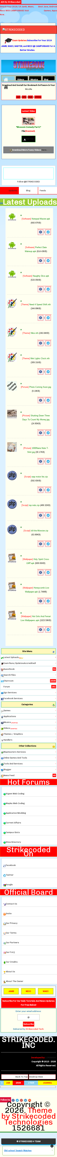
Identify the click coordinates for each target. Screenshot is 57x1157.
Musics (33, 79)
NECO (28, 991)
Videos (20, 79)
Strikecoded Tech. (35, 1029)
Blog (46, 79)
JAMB (11, 991)
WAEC (46, 991)
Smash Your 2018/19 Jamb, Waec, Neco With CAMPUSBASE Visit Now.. (17, 10)
